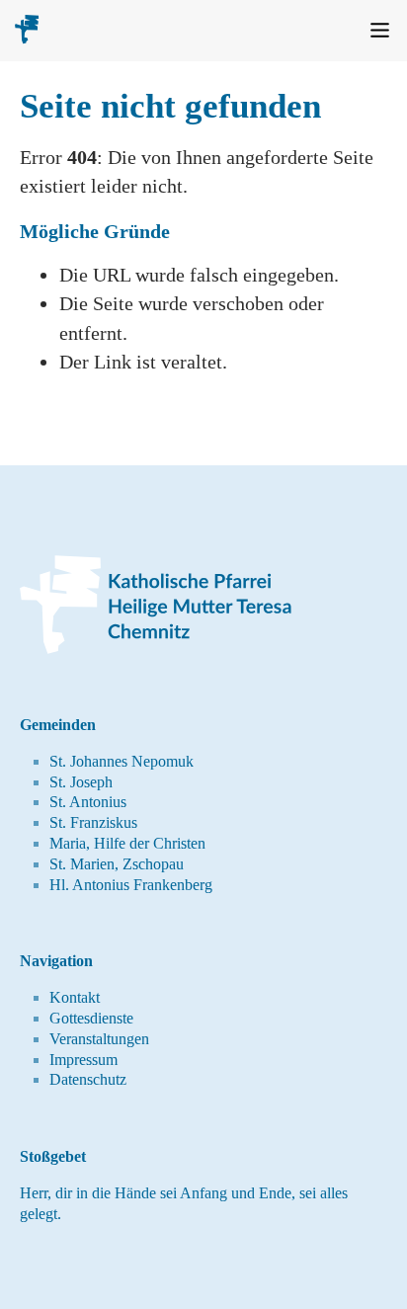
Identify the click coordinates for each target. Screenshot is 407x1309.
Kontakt (74, 997)
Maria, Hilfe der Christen (127, 843)
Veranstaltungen (99, 1038)
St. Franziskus (93, 822)
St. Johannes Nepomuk (121, 761)
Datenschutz (87, 1079)
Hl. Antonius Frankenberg (130, 884)
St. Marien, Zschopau (116, 864)
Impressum (83, 1059)
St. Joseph (81, 782)
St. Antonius (87, 801)
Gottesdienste (91, 1018)
